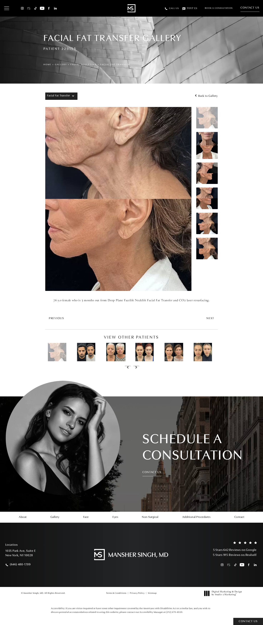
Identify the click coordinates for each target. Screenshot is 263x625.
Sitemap (152, 593)
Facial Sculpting (83, 65)
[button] (6, 8)
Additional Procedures (196, 517)
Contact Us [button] (248, 621)
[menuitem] (22, 8)
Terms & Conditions (116, 593)
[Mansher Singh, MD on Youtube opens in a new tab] (42, 8)
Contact (239, 517)
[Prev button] (127, 368)
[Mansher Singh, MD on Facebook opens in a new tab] (48, 8)
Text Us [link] (192, 8)
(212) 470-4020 (174, 612)
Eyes (115, 517)
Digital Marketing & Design (226, 593)
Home (47, 65)
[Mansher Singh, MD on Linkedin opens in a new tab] (55, 8)
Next (210, 318)
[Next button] (136, 368)
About (23, 517)
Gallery (61, 65)
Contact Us (249, 7)
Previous (56, 318)
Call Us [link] (174, 8)
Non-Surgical (150, 517)
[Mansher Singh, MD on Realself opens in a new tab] (28, 8)
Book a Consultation (219, 8)
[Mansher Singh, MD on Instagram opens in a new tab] (22, 8)
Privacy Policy (137, 593)
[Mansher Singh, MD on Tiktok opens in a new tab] (35, 8)
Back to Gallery (208, 96)
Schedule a (192, 448)
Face (86, 517)
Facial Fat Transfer (115, 65)
